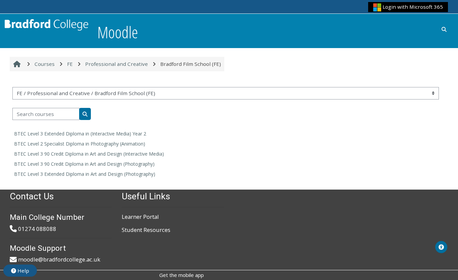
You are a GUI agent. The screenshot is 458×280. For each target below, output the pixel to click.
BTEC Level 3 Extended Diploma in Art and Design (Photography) (84, 174)
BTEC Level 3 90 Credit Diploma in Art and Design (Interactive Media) (89, 154)
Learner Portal (140, 217)
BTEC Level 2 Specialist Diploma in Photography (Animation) (79, 144)
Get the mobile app (181, 275)
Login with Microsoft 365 (412, 6)
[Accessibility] (441, 247)
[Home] (47, 24)
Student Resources (146, 230)
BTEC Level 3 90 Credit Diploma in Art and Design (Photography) (84, 164)
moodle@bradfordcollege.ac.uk (59, 259)
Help (22, 270)
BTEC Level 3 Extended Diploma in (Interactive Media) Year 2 (80, 133)
